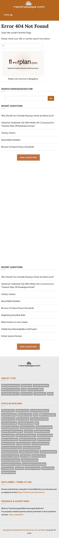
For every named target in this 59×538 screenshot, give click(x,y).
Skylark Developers (10, 460)
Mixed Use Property (10, 390)
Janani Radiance (40, 385)
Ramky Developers (31, 448)
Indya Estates (8, 435)
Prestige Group (23, 443)
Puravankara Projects (11, 448)
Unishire (19, 468)
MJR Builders (44, 439)
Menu (7, 15)
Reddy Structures (9, 452)
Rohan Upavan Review (11, 336)
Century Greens (8, 133)
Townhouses (40, 394)
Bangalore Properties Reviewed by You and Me (24, 530)
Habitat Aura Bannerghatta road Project (19, 329)
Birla (35, 415)
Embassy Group (27, 427)
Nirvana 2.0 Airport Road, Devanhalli (17, 147)
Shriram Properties (10, 456)
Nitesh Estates (8, 443)
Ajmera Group (22, 411)
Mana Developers (9, 439)
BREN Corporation (47, 415)
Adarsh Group (8, 411)
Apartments (26, 385)
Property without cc (10, 394)
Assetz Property (9, 415)
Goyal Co (29, 431)
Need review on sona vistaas (14, 322)
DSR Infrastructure (10, 427)
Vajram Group (48, 468)
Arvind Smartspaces (39, 411)
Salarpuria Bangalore (28, 452)
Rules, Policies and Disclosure (30, 492)
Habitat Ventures (42, 431)
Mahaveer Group (44, 435)
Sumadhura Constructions (34, 464)
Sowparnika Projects (11, 464)
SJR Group (25, 456)
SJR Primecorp (38, 456)
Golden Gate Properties (12, 431)
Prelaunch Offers (35, 390)
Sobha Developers (29, 460)
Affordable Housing (10, 385)
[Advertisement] (21, 208)
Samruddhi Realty (48, 452)
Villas (50, 394)
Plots (23, 390)
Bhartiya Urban (24, 415)
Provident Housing (40, 443)
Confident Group (26, 423)
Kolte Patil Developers (25, 435)
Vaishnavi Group (32, 468)
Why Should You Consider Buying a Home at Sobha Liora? (27, 115)
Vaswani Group (8, 472)
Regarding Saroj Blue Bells (13, 315)
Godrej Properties (44, 427)
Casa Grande (23, 419)
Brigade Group (8, 419)
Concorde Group (9, 423)
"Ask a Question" (16, 514)
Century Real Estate (39, 419)
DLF (36, 423)
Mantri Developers (27, 439)
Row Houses (26, 394)
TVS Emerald (8, 468)
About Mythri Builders (10, 140)
